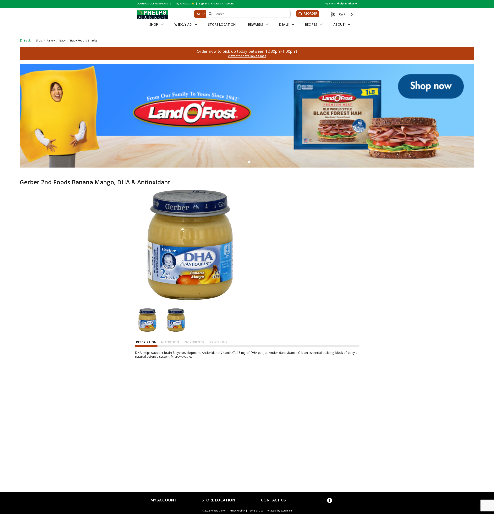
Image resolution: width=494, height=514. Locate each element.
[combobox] (200, 14)
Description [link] (146, 342)
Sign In (203, 3)
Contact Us (273, 500)
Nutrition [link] (170, 342)
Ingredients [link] (194, 342)
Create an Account (222, 3)
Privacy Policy (237, 510)
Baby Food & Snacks (83, 40)
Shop (39, 40)
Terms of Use (255, 510)
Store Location (218, 500)
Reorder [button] (310, 13)
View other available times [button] (247, 56)
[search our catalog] (210, 14)
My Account (163, 500)
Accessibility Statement (279, 510)
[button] (347, 3)
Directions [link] (218, 342)
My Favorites (183, 3)
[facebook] (329, 501)
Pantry (51, 40)
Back (27, 40)
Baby (62, 40)
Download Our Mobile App (152, 3)
